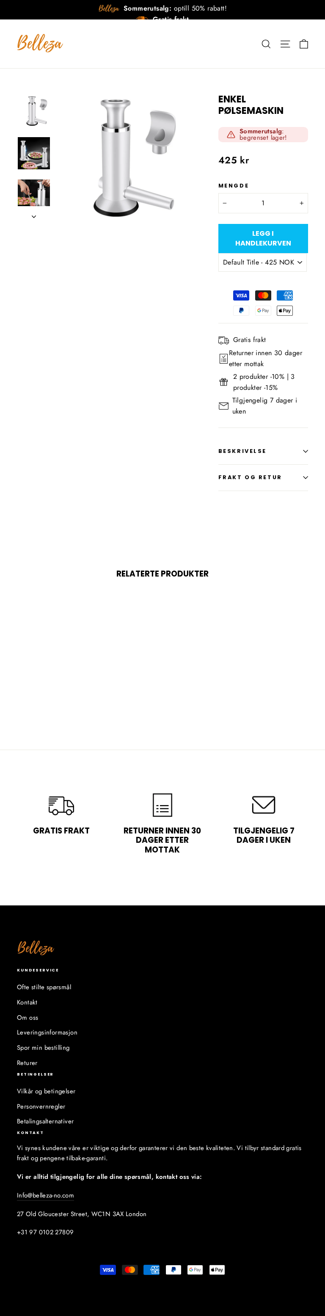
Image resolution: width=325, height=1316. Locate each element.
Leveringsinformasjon (47, 1032)
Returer (27, 1063)
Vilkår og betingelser (46, 1091)
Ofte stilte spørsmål (44, 987)
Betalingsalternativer (45, 1121)
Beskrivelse (242, 451)
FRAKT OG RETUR (250, 477)
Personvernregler (41, 1106)
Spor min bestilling (43, 1047)
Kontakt (27, 1002)
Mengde (233, 185)
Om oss (27, 1017)
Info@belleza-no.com (45, 1195)
